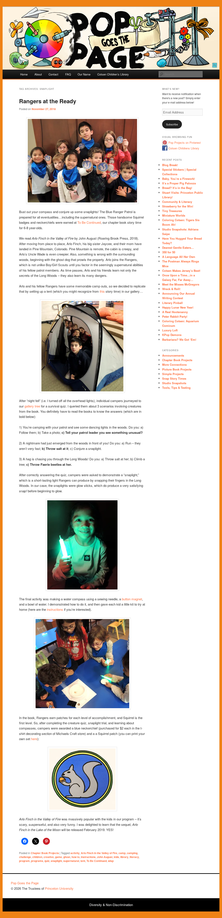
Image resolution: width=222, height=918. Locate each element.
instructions (55, 609)
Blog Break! (170, 165)
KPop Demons (171, 335)
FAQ (68, 74)
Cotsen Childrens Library (183, 148)
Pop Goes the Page (25, 883)
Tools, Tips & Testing (176, 388)
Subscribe (172, 124)
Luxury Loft (170, 330)
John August (105, 857)
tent (82, 861)
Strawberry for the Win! (177, 206)
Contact (53, 74)
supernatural (71, 861)
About (38, 74)
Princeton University (195, 885)
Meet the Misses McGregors (180, 284)
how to (76, 857)
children (37, 857)
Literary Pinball (172, 303)
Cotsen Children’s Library (113, 74)
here (34, 738)
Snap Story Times (174, 378)
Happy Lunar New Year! (177, 307)
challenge (25, 857)
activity (75, 853)
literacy (134, 857)
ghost (66, 857)
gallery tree (32, 406)
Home (24, 74)
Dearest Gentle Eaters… (178, 247)
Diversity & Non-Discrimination (111, 904)
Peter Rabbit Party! (174, 316)
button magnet (132, 599)
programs (37, 861)
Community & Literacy (177, 202)
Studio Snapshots (174, 383)
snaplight (56, 861)
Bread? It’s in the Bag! (177, 188)
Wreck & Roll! (171, 289)
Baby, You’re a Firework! (178, 179)
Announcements (173, 355)
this (102, 291)
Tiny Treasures (172, 211)
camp (122, 853)
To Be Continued (89, 222)
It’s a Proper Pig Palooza (179, 183)
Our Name (84, 74)
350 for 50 (168, 252)
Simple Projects (173, 374)
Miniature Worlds (173, 215)
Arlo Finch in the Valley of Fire (99, 853)
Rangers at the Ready (47, 101)
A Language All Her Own (178, 257)
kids (116, 857)
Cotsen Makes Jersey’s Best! (181, 271)
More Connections (174, 364)
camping (132, 853)
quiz (46, 861)
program (24, 861)
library (124, 857)
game (58, 857)
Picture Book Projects (176, 369)
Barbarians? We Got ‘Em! (179, 339)
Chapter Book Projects (45, 853)
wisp (111, 861)
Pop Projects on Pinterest (184, 142)
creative (49, 857)
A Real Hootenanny (175, 312)
